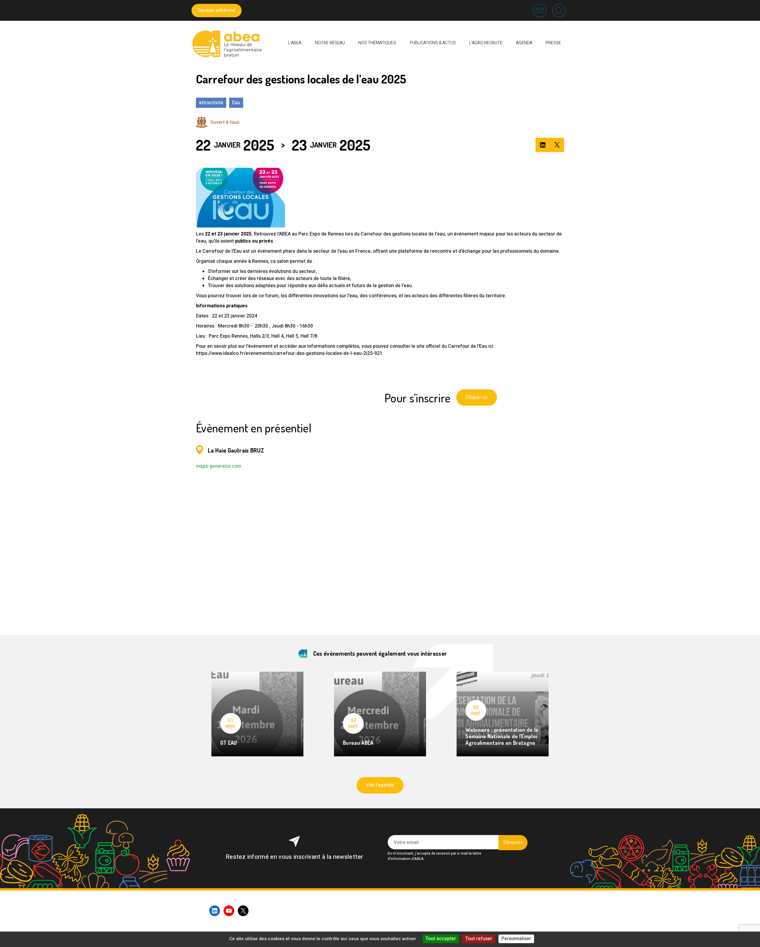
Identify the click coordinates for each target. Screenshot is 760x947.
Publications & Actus (433, 43)
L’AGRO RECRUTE (485, 43)
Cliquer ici (476, 397)
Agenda (524, 43)
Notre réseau (330, 43)
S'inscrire (513, 842)
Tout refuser (478, 938)
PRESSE (553, 43)
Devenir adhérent (216, 10)
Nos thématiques (377, 43)
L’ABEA (294, 43)
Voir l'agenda (380, 785)
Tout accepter (440, 938)
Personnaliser (516, 938)
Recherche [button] (559, 10)
